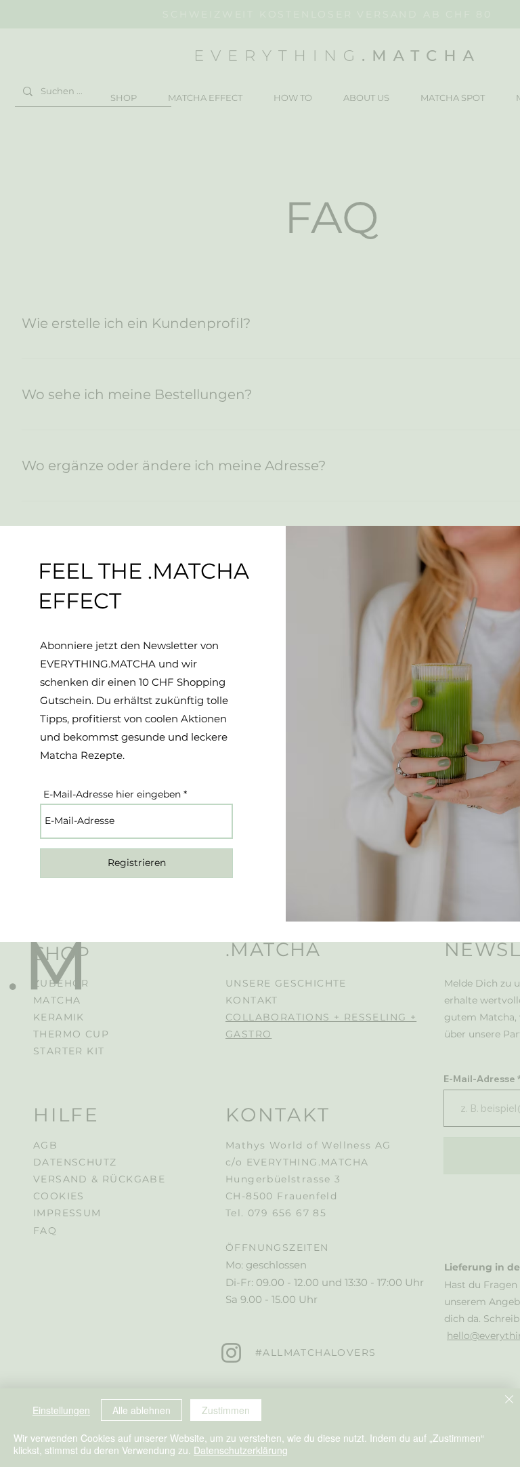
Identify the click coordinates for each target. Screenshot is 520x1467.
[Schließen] (509, 1400)
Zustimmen (226, 1410)
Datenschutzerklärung (241, 1450)
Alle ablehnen (141, 1410)
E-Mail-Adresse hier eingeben (112, 794)
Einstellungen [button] (61, 1410)
